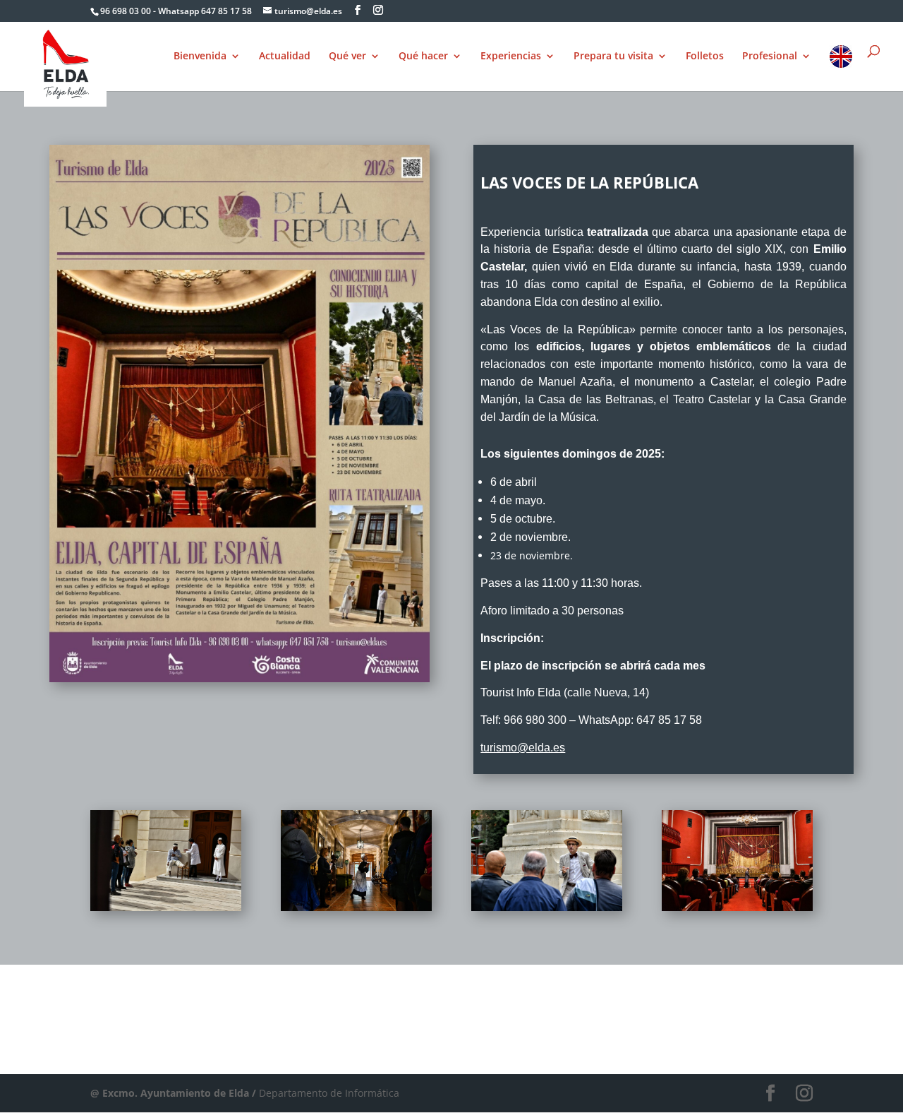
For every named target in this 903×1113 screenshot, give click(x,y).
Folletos (705, 56)
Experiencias (510, 56)
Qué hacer (423, 56)
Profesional (769, 56)
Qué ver (347, 56)
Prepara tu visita (613, 56)
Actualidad (284, 56)
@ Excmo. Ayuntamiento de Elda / (174, 1093)
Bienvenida (200, 56)
